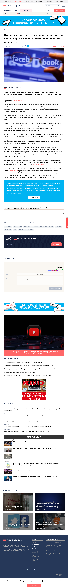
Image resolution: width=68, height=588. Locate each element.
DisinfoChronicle (49, 1)
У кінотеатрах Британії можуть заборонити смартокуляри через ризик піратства (26, 431)
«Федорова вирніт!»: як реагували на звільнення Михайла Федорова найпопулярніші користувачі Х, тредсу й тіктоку (32, 409)
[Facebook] (25, 46)
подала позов (13, 171)
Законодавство (10, 30)
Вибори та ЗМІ (35, 559)
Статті (16, 10)
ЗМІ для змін (39, 1)
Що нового (7, 10)
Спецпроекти (26, 10)
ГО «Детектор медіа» (37, 562)
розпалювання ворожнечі (26, 229)
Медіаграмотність (10, 13)
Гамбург (51, 226)
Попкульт (42, 13)
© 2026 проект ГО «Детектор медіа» (54, 545)
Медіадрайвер (59, 1)
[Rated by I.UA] (30, 569)
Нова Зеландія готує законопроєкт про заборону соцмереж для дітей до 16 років (26, 415)
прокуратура (43, 226)
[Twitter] (28, 46)
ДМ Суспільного (29, 1)
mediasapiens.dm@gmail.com (56, 546)
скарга (15, 229)
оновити (59, 267)
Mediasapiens (35, 552)
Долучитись (34, 197)
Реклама (34, 542)
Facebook (35, 226)
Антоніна (34, 560)
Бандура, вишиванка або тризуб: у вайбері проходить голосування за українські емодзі (28, 365)
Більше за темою (11, 490)
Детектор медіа (8, 1)
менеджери (8, 229)
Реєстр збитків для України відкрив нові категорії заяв (19, 372)
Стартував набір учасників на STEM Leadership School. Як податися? (23, 362)
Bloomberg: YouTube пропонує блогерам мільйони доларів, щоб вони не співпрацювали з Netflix (31, 369)
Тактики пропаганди (31, 13)
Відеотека (34, 558)
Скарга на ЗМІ (59, 10)
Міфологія (20, 13)
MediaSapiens (18, 1)
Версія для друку (59, 46)
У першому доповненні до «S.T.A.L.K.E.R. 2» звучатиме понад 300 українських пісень (27, 375)
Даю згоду (34, 585)
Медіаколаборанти (52, 13)
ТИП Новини (8, 226)
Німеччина (58, 226)
